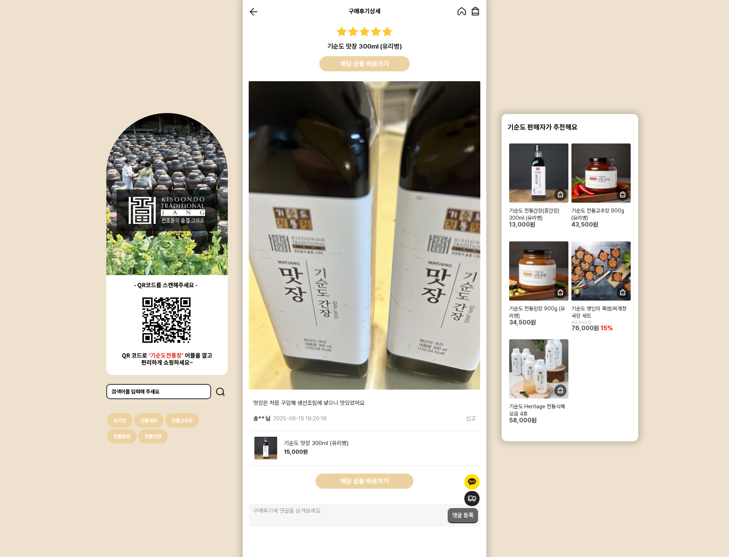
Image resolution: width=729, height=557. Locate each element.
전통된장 (122, 436)
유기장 (120, 420)
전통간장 (153, 436)
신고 (471, 418)
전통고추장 (182, 420)
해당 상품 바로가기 (364, 64)
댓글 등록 (462, 515)
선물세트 (148, 420)
